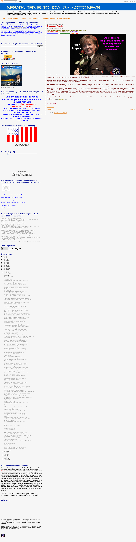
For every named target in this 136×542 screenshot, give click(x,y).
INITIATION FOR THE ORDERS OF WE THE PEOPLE (14, 227)
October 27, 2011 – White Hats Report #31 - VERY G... (16, 329)
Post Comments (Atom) (60, 113)
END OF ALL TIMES (8, 276)
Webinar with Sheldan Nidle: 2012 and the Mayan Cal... (16, 387)
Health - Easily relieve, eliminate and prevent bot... (15, 321)
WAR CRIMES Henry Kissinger (11, 328)
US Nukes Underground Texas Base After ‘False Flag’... (16, 406)
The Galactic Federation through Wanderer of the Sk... (16, 341)
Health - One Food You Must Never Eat (12, 307)
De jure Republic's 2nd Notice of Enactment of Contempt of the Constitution (20, 226)
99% (5, 424)
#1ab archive (75, 31)
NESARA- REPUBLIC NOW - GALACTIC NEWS (53, 7)
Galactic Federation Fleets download (12, 422)
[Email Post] (65, 99)
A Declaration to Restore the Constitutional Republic (15, 441)
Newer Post (50, 109)
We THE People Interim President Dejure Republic (14, 223)
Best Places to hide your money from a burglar (14, 370)
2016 (4, 263)
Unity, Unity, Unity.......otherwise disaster (13, 283)
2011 (4, 271)
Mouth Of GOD (7, 444)
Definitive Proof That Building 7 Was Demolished (14, 413)
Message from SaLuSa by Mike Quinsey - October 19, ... (16, 437)
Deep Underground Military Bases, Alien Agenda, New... (16, 367)
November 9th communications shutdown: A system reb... (17, 301)
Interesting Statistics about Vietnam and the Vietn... (15, 305)
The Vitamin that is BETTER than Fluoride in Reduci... (16, 364)
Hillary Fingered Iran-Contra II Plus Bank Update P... (15, 421)
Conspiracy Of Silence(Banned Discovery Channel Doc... (16, 302)
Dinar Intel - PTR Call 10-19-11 (10, 428)
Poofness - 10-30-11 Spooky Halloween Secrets (14, 294)
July (5, 452)
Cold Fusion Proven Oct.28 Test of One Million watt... (15, 291)
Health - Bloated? (7, 355)
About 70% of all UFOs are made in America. (14, 383)
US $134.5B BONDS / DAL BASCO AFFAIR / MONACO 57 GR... (18, 299)
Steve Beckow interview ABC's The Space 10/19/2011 (16, 339)
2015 (4, 265)
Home (3, 18)
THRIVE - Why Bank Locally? (10, 311)
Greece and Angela (55, 26)
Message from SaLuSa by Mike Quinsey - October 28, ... (16, 324)
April (5, 456)
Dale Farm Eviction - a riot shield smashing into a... (15, 447)
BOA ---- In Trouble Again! (9, 399)
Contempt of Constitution (7, 225)
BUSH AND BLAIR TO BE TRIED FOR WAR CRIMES (16, 344)
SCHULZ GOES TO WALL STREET (12, 296)
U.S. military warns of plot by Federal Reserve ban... (15, 359)
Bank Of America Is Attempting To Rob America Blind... (16, 395)
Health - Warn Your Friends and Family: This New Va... (16, 427)
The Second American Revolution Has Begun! (14, 352)
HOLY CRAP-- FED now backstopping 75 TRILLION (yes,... (17, 435)
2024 (4, 256)
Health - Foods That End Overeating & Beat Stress (15, 351)
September (6, 450)
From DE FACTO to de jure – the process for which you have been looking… (20, 219)
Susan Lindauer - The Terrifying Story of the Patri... (15, 357)
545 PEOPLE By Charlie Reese (11, 332)
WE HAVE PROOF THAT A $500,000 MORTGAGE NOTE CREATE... (19, 391)
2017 (4, 262)
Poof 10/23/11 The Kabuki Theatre (11, 379)
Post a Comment (50, 107)
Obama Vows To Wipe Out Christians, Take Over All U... (16, 433)
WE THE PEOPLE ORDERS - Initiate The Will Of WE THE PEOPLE (18, 233)
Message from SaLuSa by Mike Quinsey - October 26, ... (16, 337)
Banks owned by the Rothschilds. (11, 389)
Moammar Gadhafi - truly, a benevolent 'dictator (14, 366)
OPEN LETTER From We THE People (10, 224)
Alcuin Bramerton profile (52, 33)
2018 (4, 260)
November (6, 273)
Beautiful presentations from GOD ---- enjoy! (14, 345)
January (6, 461)
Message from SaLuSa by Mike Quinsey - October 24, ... (16, 372)
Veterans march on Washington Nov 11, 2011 (14, 446)
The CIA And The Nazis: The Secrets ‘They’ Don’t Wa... (16, 310)
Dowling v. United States (22, 526)
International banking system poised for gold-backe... (15, 349)
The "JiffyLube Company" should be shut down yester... (16, 288)
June (5, 454)
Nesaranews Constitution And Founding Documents (56, 18)
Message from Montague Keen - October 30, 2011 (15, 282)
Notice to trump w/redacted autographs (11, 218)
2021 (4, 257)
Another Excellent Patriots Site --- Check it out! (14, 448)
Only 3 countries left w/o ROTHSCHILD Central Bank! (16, 368)
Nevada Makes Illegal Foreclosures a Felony (14, 320)
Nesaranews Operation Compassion (30, 18)
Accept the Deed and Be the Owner (12, 374)
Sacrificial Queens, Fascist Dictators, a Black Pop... (15, 348)
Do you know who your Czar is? (11, 361)
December (6, 272)
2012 (4, 269)
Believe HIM (6, 416)
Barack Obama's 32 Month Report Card (13, 347)
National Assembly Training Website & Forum (12, 221)
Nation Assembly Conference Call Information (12, 220)
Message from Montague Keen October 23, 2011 (15, 378)
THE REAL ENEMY (8, 360)
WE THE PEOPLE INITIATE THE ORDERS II (12, 229)
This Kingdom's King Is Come (10, 394)
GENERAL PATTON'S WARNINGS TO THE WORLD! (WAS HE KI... (19, 336)
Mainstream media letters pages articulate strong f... (15, 363)
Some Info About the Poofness (10, 333)
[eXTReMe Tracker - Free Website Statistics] (3, 537)
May (5, 455)
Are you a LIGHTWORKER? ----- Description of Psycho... (17, 393)
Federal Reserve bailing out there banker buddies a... (15, 414)
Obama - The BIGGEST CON (10, 315)
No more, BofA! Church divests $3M (12, 436)
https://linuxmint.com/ (6, 208)
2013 (4, 268)
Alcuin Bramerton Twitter (52, 31)
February (6, 459)
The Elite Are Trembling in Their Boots (12, 425)
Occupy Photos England (9, 371)
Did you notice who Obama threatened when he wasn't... (16, 286)
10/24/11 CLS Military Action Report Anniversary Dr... (15, 306)
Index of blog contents (65, 33)
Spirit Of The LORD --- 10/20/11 (11, 404)
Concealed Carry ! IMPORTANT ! (11, 353)
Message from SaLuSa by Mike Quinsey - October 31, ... (16, 280)
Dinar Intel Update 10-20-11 (10, 401)
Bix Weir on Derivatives (9, 380)
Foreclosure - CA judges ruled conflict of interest (14, 375)
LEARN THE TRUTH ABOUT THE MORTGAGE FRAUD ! (17, 342)
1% (4, 405)
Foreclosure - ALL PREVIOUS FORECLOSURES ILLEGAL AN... (18, 418)
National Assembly (13, 18)
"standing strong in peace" (9, 322)
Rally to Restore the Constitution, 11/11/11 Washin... (15, 284)
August (5, 451)
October (6, 275)
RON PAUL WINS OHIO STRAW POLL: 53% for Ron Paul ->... (18, 386)
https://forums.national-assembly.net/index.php (24, 105)
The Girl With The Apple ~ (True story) (12, 356)
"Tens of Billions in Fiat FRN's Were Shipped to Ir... (15, 309)
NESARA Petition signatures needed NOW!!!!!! (14, 408)
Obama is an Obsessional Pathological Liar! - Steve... (16, 382)
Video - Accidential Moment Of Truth (12, 303)
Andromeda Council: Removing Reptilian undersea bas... (16, 330)
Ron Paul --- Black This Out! (10, 429)
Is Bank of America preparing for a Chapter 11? (14, 325)
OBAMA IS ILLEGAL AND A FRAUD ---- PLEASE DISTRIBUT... (18, 295)
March (5, 458)
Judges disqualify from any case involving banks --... (15, 410)
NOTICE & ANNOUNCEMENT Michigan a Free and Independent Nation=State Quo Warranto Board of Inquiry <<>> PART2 (20, 238)
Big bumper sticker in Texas (10, 376)
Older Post (132, 109)
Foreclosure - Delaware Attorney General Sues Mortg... (16, 287)
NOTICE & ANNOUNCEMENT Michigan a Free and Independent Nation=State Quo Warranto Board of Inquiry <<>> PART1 (20, 235)
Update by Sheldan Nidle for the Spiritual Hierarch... (15, 340)
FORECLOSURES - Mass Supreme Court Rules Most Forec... (18, 397)
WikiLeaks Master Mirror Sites (65, 31)
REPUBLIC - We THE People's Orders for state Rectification (16, 232)
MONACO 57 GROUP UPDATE (11, 409)
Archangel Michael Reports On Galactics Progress (15, 318)
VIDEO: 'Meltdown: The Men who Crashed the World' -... (16, 432)
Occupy (5, 277)
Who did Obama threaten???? (10, 443)
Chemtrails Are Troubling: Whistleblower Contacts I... (15, 385)
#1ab (77, 33)
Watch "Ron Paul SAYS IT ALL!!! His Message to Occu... (16, 317)
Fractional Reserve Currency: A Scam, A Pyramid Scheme (17, 314)
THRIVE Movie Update (9, 420)
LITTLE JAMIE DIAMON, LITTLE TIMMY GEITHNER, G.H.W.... (18, 431)
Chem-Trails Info (7, 290)
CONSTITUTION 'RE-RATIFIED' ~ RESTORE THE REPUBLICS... (18, 440)
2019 (4, 259)
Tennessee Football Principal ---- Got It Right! (14, 292)
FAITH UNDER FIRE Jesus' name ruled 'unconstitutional (16, 298)
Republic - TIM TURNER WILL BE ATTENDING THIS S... (16, 326)
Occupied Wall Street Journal (10, 439)
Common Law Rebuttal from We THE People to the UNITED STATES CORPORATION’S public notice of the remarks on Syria (18, 231)
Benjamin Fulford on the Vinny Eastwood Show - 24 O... (16, 334)
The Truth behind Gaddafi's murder (11, 398)
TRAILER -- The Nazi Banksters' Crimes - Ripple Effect (16, 313)
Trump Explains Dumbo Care (10, 412)
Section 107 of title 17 (36, 519)
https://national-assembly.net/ (17, 27)
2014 (4, 266)
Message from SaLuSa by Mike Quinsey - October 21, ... (16, 402)
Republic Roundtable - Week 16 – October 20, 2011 (15, 417)
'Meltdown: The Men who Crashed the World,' (14, 390)
